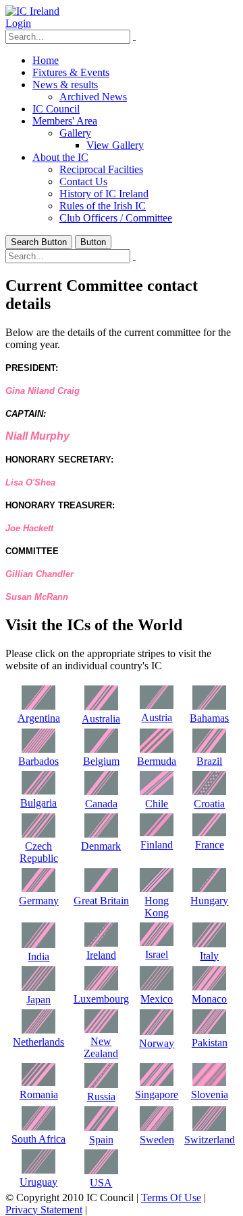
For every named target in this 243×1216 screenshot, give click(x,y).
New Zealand (101, 1047)
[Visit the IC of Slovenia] (209, 1082)
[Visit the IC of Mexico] (156, 986)
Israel (156, 954)
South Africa (38, 1139)
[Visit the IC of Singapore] (156, 1082)
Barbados (38, 761)
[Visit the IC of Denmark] (101, 834)
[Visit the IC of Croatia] (209, 791)
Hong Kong (156, 906)
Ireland (101, 955)
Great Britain (101, 900)
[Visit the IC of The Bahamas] (209, 706)
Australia (101, 718)
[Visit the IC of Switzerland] (209, 1127)
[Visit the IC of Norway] (156, 1031)
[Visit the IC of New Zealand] (101, 1029)
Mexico (156, 999)
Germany (39, 900)
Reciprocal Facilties (101, 169)
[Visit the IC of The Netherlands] (38, 1030)
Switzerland (209, 1139)
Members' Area (64, 121)
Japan (38, 999)
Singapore (156, 1094)
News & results (65, 84)
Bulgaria (38, 803)
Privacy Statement (43, 1209)
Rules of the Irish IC (102, 205)
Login (18, 23)
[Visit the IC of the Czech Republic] (38, 834)
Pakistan (209, 1042)
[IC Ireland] (32, 11)
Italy (209, 955)
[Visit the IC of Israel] (156, 942)
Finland (156, 844)
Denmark (101, 846)
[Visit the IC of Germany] (38, 888)
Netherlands (38, 1042)
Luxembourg (101, 999)
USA (101, 1182)
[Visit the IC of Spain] (101, 1127)
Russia (101, 1096)
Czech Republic (39, 852)
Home (45, 60)
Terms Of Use (171, 1197)
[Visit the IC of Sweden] (156, 1127)
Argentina (39, 718)
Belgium (101, 761)
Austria (156, 717)
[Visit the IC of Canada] (101, 791)
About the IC (60, 157)
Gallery (75, 133)
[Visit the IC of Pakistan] (209, 1030)
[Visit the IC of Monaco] (209, 986)
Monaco (209, 999)
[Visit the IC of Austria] (156, 705)
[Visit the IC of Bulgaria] (38, 791)
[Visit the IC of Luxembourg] (101, 986)
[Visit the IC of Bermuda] (156, 749)
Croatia (209, 803)
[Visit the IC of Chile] (156, 791)
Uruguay (38, 1182)
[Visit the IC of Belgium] (101, 749)
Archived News (93, 96)
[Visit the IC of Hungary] (209, 888)
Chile (156, 803)
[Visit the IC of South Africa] (38, 1127)
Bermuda (156, 761)
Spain (101, 1139)
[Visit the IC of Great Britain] (101, 888)
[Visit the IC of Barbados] (38, 749)
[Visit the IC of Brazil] (209, 749)
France (209, 844)
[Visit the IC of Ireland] (101, 943)
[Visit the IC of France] (209, 832)
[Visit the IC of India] (38, 944)
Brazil (209, 761)
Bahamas (209, 718)
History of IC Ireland (103, 193)
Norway (156, 1043)
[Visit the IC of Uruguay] (38, 1170)
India (38, 956)
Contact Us (83, 181)
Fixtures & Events (70, 72)
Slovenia (209, 1094)
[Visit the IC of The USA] (101, 1170)
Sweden (157, 1139)
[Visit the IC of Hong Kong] (156, 888)
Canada (101, 803)
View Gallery (115, 145)
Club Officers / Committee (115, 218)
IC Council (56, 108)
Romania (39, 1094)
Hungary (209, 900)
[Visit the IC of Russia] (101, 1084)
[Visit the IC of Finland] (156, 832)
